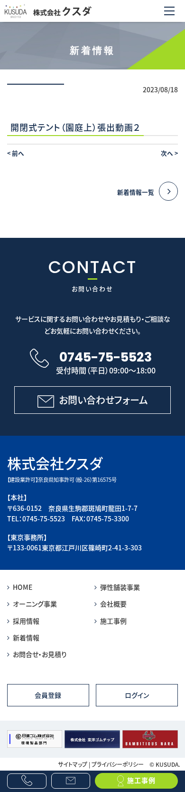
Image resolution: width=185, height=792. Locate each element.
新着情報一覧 (135, 191)
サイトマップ (72, 764)
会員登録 (48, 695)
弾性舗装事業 (120, 587)
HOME (22, 587)
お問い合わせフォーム (103, 400)
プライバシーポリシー (118, 764)
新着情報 (26, 637)
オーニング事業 (35, 603)
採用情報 (26, 621)
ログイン (137, 695)
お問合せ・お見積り (40, 654)
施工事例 (113, 621)
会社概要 (113, 603)
